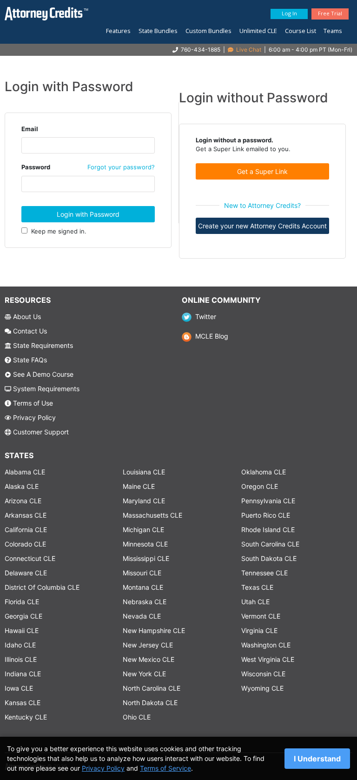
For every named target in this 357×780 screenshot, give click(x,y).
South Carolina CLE (270, 544)
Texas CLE (257, 587)
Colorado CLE (25, 544)
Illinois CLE (21, 659)
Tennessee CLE (264, 573)
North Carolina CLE (151, 688)
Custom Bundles (208, 31)
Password (35, 167)
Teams (333, 31)
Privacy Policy (33, 417)
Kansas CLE (22, 703)
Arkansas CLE (25, 515)
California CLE (26, 529)
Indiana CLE (23, 674)
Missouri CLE (142, 573)
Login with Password (88, 214)
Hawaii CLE (22, 630)
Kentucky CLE (26, 717)
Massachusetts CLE (152, 515)
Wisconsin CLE (263, 674)
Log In (289, 13)
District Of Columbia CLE (42, 587)
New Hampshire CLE (154, 630)
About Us (26, 316)
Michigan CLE (143, 529)
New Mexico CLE (148, 659)
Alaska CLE (22, 486)
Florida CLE (22, 602)
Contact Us (29, 331)
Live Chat (248, 49)
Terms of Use (32, 403)
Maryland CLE (144, 501)
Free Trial (330, 13)
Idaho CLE (20, 645)
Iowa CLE (19, 688)
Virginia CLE (259, 630)
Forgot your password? (121, 167)
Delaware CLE (26, 573)
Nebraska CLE (144, 602)
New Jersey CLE (148, 645)
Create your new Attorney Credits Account (262, 226)
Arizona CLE (23, 501)
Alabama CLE (25, 472)
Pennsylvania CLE (268, 501)
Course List (300, 31)
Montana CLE (143, 587)
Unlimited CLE (258, 31)
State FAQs (29, 360)
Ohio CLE (137, 717)
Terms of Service (165, 768)
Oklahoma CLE (263, 472)
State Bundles (158, 31)
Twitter (204, 316)
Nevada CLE (142, 616)
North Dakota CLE (150, 703)
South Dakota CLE (269, 558)
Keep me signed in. (56, 231)
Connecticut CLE (30, 558)
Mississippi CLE (146, 558)
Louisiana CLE (144, 472)
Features (118, 31)
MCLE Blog (210, 336)
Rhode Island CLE (268, 529)
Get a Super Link (262, 171)
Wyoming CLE (262, 688)
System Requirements (45, 389)
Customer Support (40, 432)
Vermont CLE (260, 616)
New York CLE (144, 674)
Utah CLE (255, 602)
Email (29, 129)
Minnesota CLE (145, 544)
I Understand (317, 758)
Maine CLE (139, 486)
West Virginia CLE (267, 659)
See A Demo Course (42, 374)
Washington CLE (266, 645)
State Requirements (42, 345)
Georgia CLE (23, 616)
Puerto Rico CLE (265, 515)
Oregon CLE (259, 486)
